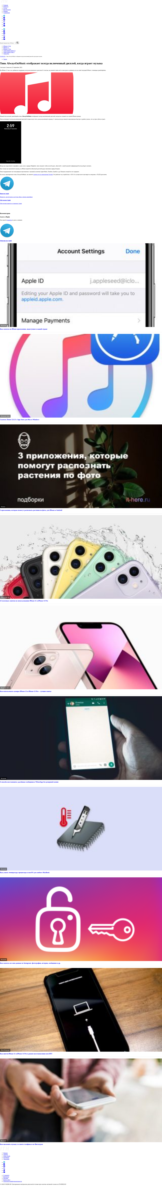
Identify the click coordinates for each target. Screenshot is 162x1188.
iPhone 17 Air (7, 46)
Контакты (6, 1177)
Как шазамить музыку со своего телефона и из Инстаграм (21, 1144)
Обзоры (5, 1154)
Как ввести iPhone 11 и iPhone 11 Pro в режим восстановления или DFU (26, 1054)
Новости (5, 6)
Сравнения (6, 12)
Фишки (5, 11)
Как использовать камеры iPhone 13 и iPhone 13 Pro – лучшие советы (25, 691)
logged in (9, 220)
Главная (5, 5)
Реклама (5, 1178)
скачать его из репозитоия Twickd (43, 174)
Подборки (3, 506)
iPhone (2, 597)
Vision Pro (6, 53)
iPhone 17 (6, 47)
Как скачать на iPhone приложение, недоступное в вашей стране (23, 329)
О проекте (6, 1175)
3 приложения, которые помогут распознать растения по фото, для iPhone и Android (31, 510)
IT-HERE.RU (2, 56)
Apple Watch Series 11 (9, 50)
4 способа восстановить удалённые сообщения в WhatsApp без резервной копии (29, 782)
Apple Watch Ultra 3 (8, 52)
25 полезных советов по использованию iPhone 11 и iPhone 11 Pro (24, 601)
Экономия (6, 1159)
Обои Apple (6, 1156)
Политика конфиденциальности (12, 1181)
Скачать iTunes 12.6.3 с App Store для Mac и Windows (19, 419)
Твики (5, 59)
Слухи (5, 8)
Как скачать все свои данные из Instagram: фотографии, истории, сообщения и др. (30, 963)
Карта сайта (6, 1180)
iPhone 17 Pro (7, 49)
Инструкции (7, 9)
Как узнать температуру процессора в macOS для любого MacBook (25, 872)
